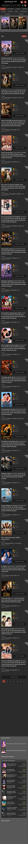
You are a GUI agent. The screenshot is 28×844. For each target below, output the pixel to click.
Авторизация (22, 2)
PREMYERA (24, 8)
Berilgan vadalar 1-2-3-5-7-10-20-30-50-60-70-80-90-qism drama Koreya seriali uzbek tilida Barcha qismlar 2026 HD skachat (13, 476)
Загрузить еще (14, 677)
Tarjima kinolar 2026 (9, 543)
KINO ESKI (21, 14)
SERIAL (16, 11)
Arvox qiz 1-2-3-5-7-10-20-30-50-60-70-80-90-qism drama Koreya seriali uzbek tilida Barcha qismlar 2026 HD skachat (13, 91)
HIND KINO (10, 11)
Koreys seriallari (8, 67)
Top (23, 67)
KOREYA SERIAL (23, 11)
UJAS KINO (3, 11)
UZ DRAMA (17, 8)
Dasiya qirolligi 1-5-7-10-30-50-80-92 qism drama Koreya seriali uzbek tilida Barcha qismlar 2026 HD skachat (12, 600)
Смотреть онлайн (19, 53)
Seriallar (19, 67)
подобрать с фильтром (24, 36)
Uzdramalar (14, 67)
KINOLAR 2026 (10, 8)
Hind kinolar (18, 543)
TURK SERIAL (7, 14)
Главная (3, 8)
